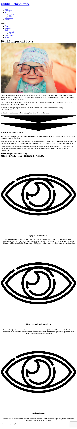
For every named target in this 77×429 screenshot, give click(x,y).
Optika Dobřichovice (15, 4)
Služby (7, 12)
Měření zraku (9, 18)
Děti (10, 16)
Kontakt (7, 19)
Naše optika (8, 10)
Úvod (6, 9)
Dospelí (11, 14)
